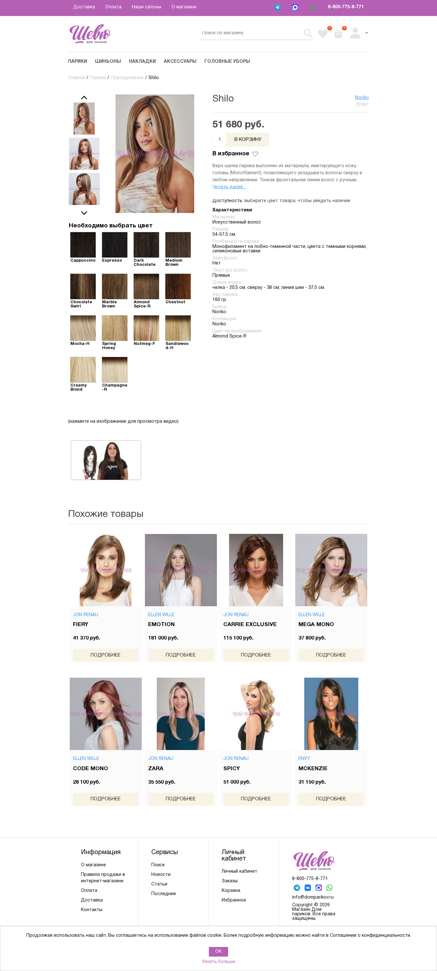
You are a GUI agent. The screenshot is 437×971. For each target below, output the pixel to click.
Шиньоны (108, 62)
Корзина (231, 891)
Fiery (80, 624)
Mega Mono (316, 624)
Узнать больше (218, 962)
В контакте (308, 888)
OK (218, 952)
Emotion (161, 624)
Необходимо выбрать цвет (111, 226)
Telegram (278, 8)
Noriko (362, 98)
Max (296, 8)
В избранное (230, 154)
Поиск (158, 865)
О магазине (183, 7)
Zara (155, 768)
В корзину (247, 139)
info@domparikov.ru (313, 897)
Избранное (234, 900)
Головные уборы (227, 62)
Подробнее (106, 655)
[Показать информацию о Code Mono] (106, 714)
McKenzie (313, 768)
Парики (77, 62)
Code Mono (90, 768)
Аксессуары (180, 62)
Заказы (230, 881)
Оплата (113, 7)
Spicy (231, 768)
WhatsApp (314, 8)
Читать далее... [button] (229, 187)
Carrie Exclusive (250, 624)
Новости (161, 875)
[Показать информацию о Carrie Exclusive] (256, 570)
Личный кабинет (239, 871)
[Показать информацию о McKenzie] (331, 714)
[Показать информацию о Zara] (181, 714)
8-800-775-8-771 (346, 7)
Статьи (159, 884)
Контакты (91, 910)
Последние (163, 894)
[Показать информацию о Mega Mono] (331, 570)
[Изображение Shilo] (84, 118)
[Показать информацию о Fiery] (106, 570)
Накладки (142, 62)
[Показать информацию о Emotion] (181, 570)
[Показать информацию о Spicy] (256, 714)
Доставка (84, 7)
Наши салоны (146, 7)
